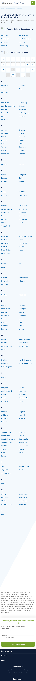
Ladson (3, 305)
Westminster (23, 494)
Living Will (19, 8)
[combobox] (18, 631)
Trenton (22, 470)
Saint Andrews (6, 432)
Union (3, 483)
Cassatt (4, 137)
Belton (3, 116)
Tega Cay (4, 470)
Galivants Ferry (6, 209)
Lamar (3, 319)
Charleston (5, 39)
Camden (4, 130)
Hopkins (22, 246)
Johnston (22, 281)
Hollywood (23, 240)
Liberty (21, 312)
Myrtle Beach (23, 35)
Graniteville (23, 206)
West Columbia (6, 504)
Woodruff (22, 504)
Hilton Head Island (25, 236)
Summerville (23, 446)
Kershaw (4, 295)
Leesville (22, 305)
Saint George (5, 435)
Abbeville (4, 85)
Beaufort (4, 109)
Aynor (21, 89)
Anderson (4, 35)
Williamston (23, 497)
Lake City (4, 312)
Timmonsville (6, 473)
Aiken (3, 89)
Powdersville (23, 398)
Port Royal (22, 394)
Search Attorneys (18, 644)
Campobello (5, 133)
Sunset (21, 449)
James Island (5, 281)
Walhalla (4, 494)
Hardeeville (5, 240)
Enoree (21, 181)
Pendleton (5, 401)
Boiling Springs (24, 113)
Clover (21, 143)
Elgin (21, 178)
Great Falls (23, 212)
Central (3, 147)
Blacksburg (23, 103)
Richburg (4, 415)
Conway (22, 150)
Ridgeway (22, 412)
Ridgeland (4, 418)
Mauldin (4, 343)
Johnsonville (23, 277)
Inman (3, 264)
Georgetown (5, 219)
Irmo (3, 267)
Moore (3, 349)
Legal (3, 661)
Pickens (21, 388)
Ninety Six (4, 363)
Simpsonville (23, 439)
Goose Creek (5, 226)
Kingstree (22, 295)
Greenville (4, 45)
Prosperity (22, 401)
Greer (21, 222)
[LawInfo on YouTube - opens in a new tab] (20, 671)
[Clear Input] (33, 631)
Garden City (5, 212)
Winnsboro (23, 501)
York (2, 515)
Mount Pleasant (24, 339)
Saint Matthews (6, 442)
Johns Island (5, 284)
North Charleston (25, 39)
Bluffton (22, 106)
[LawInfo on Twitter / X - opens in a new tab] (15, 671)
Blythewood (23, 109)
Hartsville (4, 246)
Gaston (3, 216)
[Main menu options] (7, 3)
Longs (21, 319)
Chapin (3, 150)
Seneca (21, 435)
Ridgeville (4, 422)
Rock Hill (22, 42)
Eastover (4, 178)
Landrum (4, 325)
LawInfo (4, 656)
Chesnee (22, 130)
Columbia (4, 42)
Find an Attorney (7, 651)
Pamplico (4, 388)
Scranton (22, 432)
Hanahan (4, 236)
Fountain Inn (23, 195)
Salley (3, 452)
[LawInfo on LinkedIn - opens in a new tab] (26, 671)
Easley (3, 174)
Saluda (3, 456)
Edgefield (4, 181)
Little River (23, 315)
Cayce (3, 143)
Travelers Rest (24, 466)
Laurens (4, 329)
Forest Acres (5, 195)
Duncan (21, 164)
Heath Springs (6, 250)
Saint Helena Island (8, 439)
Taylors (3, 466)
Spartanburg (23, 45)
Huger (21, 250)
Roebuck (22, 418)
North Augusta (6, 367)
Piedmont (22, 391)
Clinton (21, 140)
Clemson (22, 137)
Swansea (22, 452)
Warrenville (5, 497)
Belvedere (4, 119)
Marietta (4, 339)
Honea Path (23, 243)
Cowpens (22, 154)
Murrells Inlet (24, 343)
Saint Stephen (6, 446)
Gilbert (3, 222)
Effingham (22, 174)
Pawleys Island (6, 391)
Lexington (22, 309)
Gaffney (4, 206)
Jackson (4, 277)
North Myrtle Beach (26, 363)
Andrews (22, 85)
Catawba (4, 140)
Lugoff (21, 325)
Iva (20, 264)
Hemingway (5, 253)
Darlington (5, 164)
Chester (21, 133)
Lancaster (4, 322)
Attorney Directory (10, 8)
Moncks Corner (6, 346)
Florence (4, 192)
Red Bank (4, 412)
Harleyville (5, 243)
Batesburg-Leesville (8, 106)
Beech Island (5, 113)
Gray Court (23, 209)
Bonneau (22, 116)
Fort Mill (22, 192)
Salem (3, 449)
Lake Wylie (5, 315)
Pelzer (3, 398)
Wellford (4, 501)
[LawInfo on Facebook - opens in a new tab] (10, 671)
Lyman (21, 329)
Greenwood (23, 219)
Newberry (4, 360)
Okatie (3, 377)
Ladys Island (5, 309)
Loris (20, 322)
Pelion (3, 394)
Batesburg (5, 103)
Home (2, 8)
